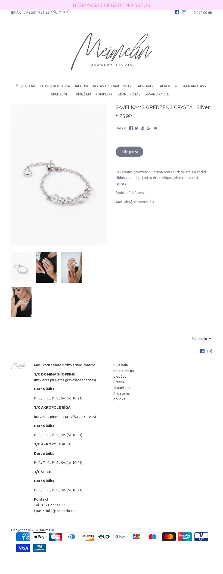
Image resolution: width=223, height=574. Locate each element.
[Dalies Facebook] (131, 127)
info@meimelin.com (62, 511)
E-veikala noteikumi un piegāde (123, 370)
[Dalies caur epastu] (155, 127)
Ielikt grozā (129, 152)
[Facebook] (177, 12)
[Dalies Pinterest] (142, 127)
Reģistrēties (38, 12)
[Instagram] (184, 12)
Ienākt (17, 12)
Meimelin (47, 530)
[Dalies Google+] (149, 127)
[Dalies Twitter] (136, 127)
